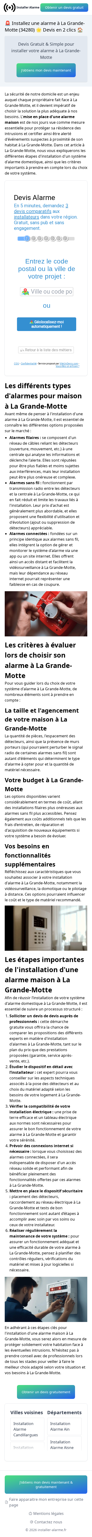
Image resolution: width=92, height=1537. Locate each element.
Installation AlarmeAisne (62, 1444)
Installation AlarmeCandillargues (25, 1429)
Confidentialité (29, 363)
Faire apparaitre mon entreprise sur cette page (46, 1502)
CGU (16, 363)
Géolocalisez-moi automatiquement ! (47, 324)
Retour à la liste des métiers (48, 350)
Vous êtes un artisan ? (67, 366)
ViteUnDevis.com (69, 363)
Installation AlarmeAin (60, 1426)
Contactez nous (48, 1522)
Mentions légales (48, 1513)
